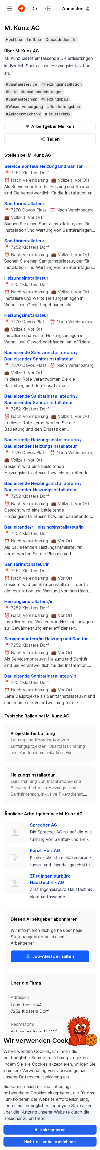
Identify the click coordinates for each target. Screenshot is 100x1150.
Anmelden (72, 8)
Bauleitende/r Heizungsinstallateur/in (44, 527)
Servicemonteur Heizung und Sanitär (43, 166)
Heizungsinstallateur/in (29, 601)
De (34, 8)
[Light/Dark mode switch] (47, 8)
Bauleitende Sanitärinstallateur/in (40, 676)
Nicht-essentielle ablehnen (50, 1141)
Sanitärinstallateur (24, 203)
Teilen (53, 139)
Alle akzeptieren (50, 1129)
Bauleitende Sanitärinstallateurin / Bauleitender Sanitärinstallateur (41, 356)
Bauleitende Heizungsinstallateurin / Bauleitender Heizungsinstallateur (43, 443)
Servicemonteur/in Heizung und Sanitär (46, 638)
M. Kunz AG (22, 28)
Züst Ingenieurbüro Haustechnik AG (50, 879)
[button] (50, 743)
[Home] (21, 8)
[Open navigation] (9, 8)
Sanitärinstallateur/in (27, 564)
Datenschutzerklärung (40, 1077)
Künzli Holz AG (45, 850)
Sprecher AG (43, 825)
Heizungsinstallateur (26, 278)
